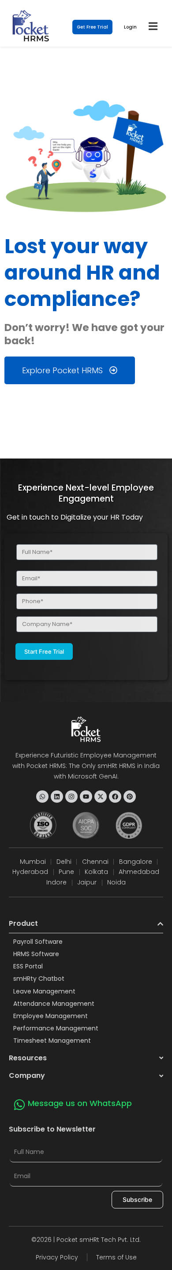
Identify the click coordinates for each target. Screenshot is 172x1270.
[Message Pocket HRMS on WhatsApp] (42, 796)
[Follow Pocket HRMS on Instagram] (71, 796)
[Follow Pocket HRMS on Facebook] (115, 796)
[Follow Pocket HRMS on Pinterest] (129, 796)
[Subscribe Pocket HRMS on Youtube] (86, 796)
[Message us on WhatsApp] (19, 1105)
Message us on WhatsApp (80, 1103)
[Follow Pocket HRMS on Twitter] (100, 796)
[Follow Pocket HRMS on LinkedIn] (57, 796)
